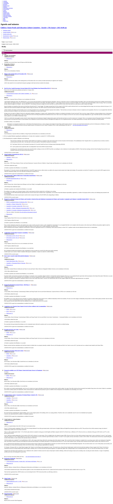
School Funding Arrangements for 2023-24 (16, 154)
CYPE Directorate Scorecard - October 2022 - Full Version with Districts (24, 461)
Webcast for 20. (9, 496)
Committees (5, 2)
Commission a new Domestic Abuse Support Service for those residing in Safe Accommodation (28, 306)
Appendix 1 (11, 397)
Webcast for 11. (9, 287)
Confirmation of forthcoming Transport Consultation (19, 232)
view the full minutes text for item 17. (33, 456)
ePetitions (5, 7)
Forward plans (6, 9)
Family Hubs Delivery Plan (15, 261)
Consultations (6, 3)
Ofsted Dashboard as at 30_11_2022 (16, 481)
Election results (6, 5)
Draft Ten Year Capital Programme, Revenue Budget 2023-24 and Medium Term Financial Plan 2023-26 (30, 88)
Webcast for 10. (9, 265)
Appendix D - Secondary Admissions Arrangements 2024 (21, 210)
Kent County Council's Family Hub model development (19, 255)
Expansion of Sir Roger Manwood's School (17, 350)
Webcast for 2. (9, 67)
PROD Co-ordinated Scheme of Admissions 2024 (19, 202)
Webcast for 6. (9, 159)
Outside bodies (6, 12)
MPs (4, 18)
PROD (10, 309)
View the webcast (8, 50)
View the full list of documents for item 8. (28, 212)
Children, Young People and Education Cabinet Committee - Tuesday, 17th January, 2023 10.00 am (34, 27)
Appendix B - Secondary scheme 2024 (17, 206)
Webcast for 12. (9, 313)
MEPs (4, 19)
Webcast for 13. (9, 334)
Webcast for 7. (9, 180)
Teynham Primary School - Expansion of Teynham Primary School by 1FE (24, 394)
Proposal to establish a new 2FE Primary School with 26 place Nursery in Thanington (26, 370)
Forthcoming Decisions (8, 8)
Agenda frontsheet (9, 32)
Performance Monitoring (13, 458)
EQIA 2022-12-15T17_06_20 (15, 237)
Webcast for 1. (9, 58)
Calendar (5, 1)
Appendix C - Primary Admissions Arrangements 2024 (20, 208)
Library (4, 10)
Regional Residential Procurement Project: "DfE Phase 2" (20, 284)
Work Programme (11, 493)
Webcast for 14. (9, 357)
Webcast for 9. (9, 239)
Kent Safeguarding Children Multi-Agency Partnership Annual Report (23, 175)
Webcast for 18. (9, 463)
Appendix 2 (11, 400)
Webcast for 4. (9, 95)
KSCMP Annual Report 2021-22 (16, 178)
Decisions (5, 4)
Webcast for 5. (9, 130)
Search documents (7, 15)
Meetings (5, 11)
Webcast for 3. (9, 76)
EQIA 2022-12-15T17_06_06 (15, 235)
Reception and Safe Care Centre (14, 329)
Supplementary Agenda (10, 35)
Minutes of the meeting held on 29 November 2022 (18, 73)
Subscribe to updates (7, 16)
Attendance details (7, 30)
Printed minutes (9, 37)
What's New (5, 21)
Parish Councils (6, 14)
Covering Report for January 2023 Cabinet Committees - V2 (21, 93)
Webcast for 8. (9, 214)
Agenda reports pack (7, 34)
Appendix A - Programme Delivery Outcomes (18, 263)
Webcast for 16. (9, 402)
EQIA (10, 311)
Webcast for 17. (9, 422)
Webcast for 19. (9, 483)
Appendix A (11, 157)
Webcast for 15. (9, 377)
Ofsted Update (10, 478)
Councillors (5, 17)
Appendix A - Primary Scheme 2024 (16, 204)
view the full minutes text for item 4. (80, 125)
